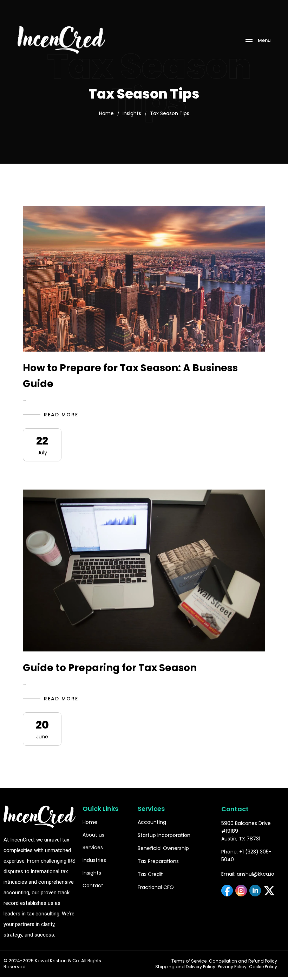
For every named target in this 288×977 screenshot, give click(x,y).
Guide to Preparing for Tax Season (110, 668)
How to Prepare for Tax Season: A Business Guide (130, 376)
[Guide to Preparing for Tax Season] (144, 570)
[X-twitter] (269, 890)
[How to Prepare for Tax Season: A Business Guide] (144, 279)
